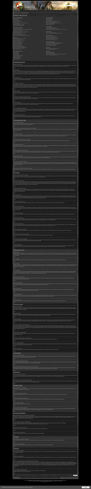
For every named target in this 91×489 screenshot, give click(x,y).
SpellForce (31, 480)
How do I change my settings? (18, 28)
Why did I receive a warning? (18, 45)
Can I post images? (16, 54)
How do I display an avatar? (18, 33)
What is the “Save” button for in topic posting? (20, 47)
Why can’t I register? (17, 20)
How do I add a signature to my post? (19, 40)
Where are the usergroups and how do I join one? (53, 21)
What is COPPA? (16, 19)
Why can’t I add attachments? (18, 44)
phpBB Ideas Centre (54, 457)
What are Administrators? (49, 18)
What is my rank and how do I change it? (19, 34)
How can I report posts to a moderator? (19, 46)
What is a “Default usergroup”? (50, 23)
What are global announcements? (18, 55)
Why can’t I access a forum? (18, 43)
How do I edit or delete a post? (18, 39)
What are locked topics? (17, 58)
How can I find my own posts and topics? (51, 39)
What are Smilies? (16, 53)
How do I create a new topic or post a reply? (20, 38)
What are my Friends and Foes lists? (51, 32)
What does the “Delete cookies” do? (19, 25)
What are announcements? (17, 56)
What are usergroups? (49, 20)
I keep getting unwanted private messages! (52, 28)
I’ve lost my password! (17, 23)
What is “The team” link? (49, 24)
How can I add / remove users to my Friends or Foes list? (54, 33)
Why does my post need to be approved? (19, 48)
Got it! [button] (86, 487)
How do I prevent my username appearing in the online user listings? (23, 29)
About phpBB (16, 452)
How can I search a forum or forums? (51, 36)
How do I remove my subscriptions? (51, 45)
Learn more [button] (30, 487)
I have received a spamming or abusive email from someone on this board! (56, 29)
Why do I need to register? (17, 18)
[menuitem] (19, 10)
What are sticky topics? (17, 57)
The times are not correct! (17, 30)
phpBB (43, 146)
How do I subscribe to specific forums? (51, 44)
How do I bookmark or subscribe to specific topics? (53, 43)
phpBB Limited (39, 451)
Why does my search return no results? (51, 37)
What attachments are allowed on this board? (52, 48)
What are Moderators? (49, 19)
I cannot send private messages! (50, 27)
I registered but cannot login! (18, 21)
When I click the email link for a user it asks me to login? (22, 35)
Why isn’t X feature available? (50, 53)
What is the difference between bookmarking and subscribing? (54, 42)
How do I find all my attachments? (51, 49)
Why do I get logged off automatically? (19, 24)
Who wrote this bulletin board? (50, 52)
